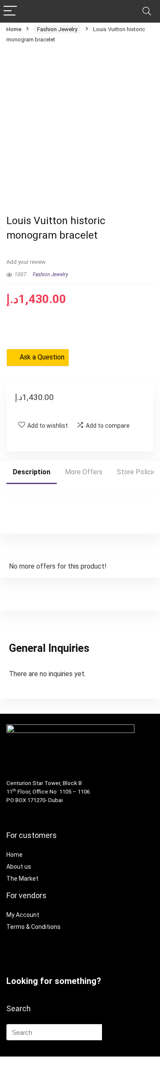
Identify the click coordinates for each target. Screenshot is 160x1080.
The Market (22, 878)
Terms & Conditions (33, 926)
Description (31, 472)
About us (18, 866)
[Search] (147, 11)
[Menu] (10, 11)
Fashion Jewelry (57, 29)
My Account (22, 914)
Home (13, 29)
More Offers (83, 472)
